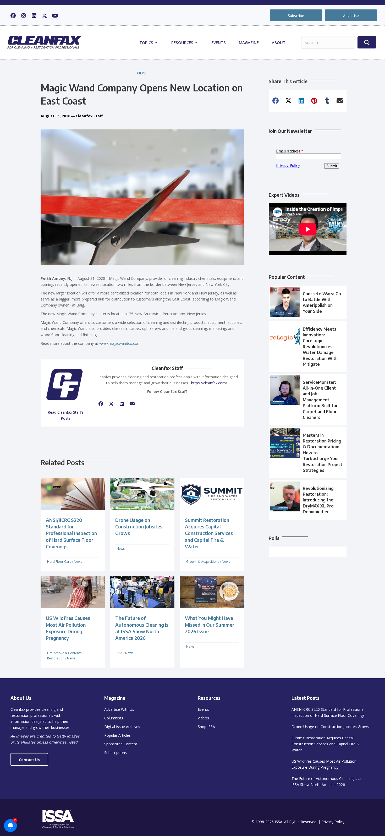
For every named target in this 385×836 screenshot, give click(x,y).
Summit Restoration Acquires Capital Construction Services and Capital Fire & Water (209, 533)
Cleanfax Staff (89, 115)
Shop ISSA (206, 726)
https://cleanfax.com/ (209, 382)
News (142, 72)
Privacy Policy (332, 821)
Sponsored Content (120, 743)
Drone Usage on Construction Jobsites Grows (138, 526)
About (278, 42)
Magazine (249, 42)
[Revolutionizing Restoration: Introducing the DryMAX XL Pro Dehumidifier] (307, 500)
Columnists (113, 717)
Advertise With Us (119, 709)
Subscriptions (115, 752)
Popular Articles (117, 735)
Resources (182, 42)
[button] (13, 16)
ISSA (120, 653)
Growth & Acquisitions (202, 561)
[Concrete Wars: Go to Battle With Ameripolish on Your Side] (307, 303)
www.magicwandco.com (120, 343)
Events (218, 42)
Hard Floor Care (59, 561)
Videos (203, 717)
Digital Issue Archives (122, 726)
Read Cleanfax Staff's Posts (66, 415)
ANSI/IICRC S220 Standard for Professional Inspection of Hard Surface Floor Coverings (71, 533)
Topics (146, 42)
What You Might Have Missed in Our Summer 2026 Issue (209, 624)
